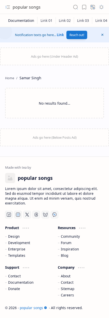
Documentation (20, 282)
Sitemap (67, 288)
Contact (14, 276)
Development (19, 242)
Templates (16, 255)
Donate (14, 288)
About (65, 276)
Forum (66, 242)
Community (70, 236)
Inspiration (70, 249)
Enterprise (16, 249)
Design (14, 236)
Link (60, 35)
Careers (67, 295)
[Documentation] (21, 20)
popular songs (27, 7)
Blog (64, 255)
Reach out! (76, 35)
